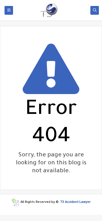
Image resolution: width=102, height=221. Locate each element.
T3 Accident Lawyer (75, 202)
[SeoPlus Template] (15, 202)
